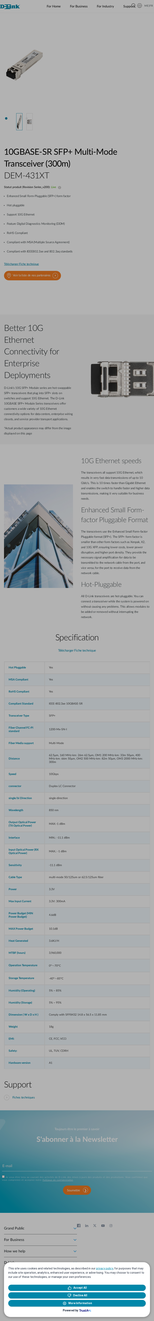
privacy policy (104, 1268)
